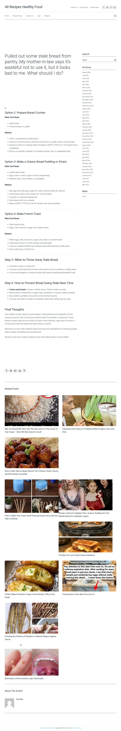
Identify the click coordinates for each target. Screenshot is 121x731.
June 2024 (85, 151)
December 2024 (87, 133)
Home (7, 16)
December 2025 (87, 97)
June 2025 (85, 115)
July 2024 (85, 148)
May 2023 (85, 185)
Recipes (47, 16)
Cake (39, 16)
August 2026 (86, 72)
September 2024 (87, 142)
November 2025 (87, 100)
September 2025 (87, 106)
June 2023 (85, 182)
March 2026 (86, 87)
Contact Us (74, 7)
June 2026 (85, 78)
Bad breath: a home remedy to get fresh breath (24, 678)
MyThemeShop (76, 728)
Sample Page (94, 7)
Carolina (19, 699)
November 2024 (87, 136)
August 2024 (86, 145)
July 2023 (85, 179)
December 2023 (87, 169)
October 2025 (87, 103)
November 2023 (87, 172)
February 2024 (87, 163)
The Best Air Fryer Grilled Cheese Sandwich (77, 555)
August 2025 (86, 109)
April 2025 (85, 121)
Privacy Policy (84, 7)
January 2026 (86, 94)
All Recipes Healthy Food (23, 7)
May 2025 (85, 118)
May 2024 (85, 154)
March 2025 (86, 124)
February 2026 (87, 91)
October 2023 (87, 175)
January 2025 (86, 130)
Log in (84, 196)
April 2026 (85, 84)
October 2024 (87, 139)
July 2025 (85, 112)
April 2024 (85, 157)
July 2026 (85, 75)
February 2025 (87, 127)
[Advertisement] (60, 39)
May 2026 (85, 81)
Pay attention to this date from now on (78, 594)
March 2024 (86, 160)
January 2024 (86, 166)
